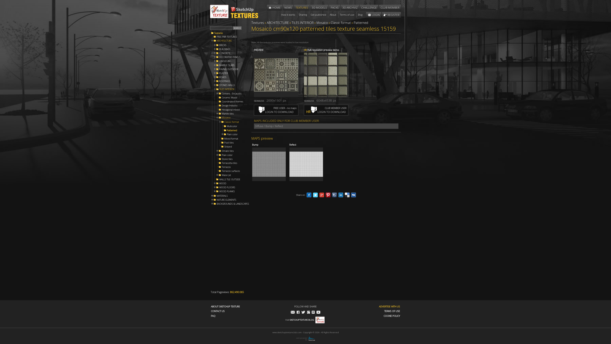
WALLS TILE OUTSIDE (229, 179)
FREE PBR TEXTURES (227, 36)
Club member (390, 7)
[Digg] (353, 195)
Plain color (232, 134)
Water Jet (226, 175)
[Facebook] (309, 195)
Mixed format (231, 138)
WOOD (222, 183)
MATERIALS (222, 195)
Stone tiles (227, 159)
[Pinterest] (328, 195)
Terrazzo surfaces (231, 171)
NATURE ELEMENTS (226, 199)
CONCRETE (224, 53)
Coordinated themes (232, 101)
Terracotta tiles (229, 163)
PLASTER (223, 73)
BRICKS (222, 45)
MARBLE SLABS (227, 65)
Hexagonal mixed (231, 109)
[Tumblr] (334, 195)
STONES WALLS (227, 85)
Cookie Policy (392, 315)
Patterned (232, 130)
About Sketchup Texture (225, 306)
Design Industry (229, 105)
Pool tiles (229, 142)
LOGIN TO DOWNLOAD (279, 112)
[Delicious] (347, 195)
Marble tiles (228, 113)
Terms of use (392, 311)
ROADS (222, 77)
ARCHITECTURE (224, 40)
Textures (218, 33)
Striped (228, 146)
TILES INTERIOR (226, 89)
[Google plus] (321, 195)
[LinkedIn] (340, 195)
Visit (299, 319)
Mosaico (226, 117)
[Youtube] (318, 312)
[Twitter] (315, 195)
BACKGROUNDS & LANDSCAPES (233, 203)
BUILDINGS (224, 49)
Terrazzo (226, 167)
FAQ (213, 315)
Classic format (231, 122)
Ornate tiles (228, 151)
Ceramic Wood (229, 97)
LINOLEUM (224, 61)
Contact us (218, 311)
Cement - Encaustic (232, 93)
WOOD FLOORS (227, 187)
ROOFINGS (224, 81)
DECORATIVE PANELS (229, 57)
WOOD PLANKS (227, 191)
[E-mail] (293, 312)
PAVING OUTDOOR (228, 69)
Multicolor (232, 126)
